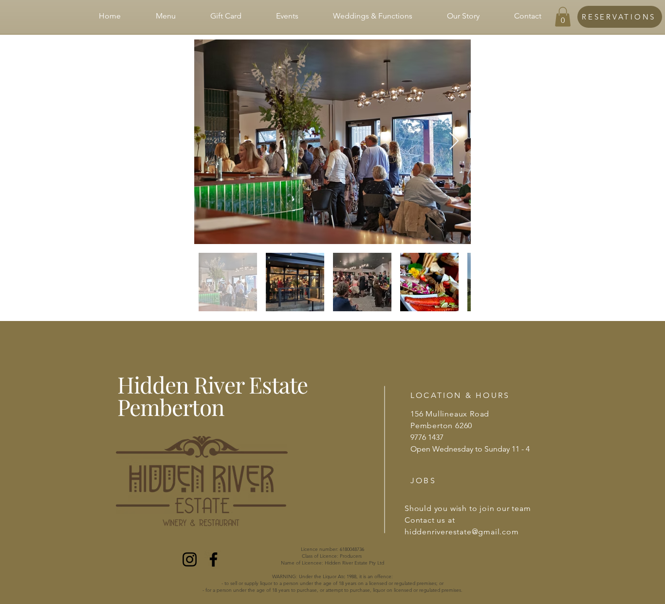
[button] (562, 17)
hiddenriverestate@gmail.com (462, 531)
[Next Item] (454, 141)
